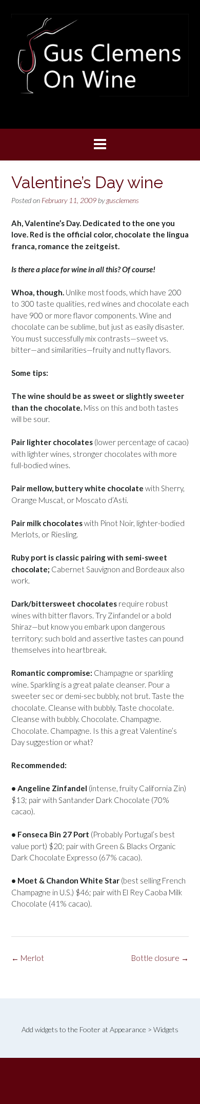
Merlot (27, 957)
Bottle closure (160, 957)
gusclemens (122, 200)
